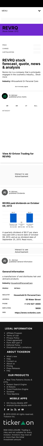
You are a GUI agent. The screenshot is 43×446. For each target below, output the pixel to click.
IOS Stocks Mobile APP (17, 403)
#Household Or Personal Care (24, 81)
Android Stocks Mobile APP (19, 405)
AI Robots (11, 387)
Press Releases (13, 368)
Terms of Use (13, 335)
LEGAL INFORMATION (18, 328)
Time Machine (13, 394)
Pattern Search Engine (17, 384)
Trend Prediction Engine (17, 389)
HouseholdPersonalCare (21, 283)
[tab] (7, 105)
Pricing (10, 366)
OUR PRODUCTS (18, 375)
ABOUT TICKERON (18, 351)
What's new (12, 356)
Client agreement (14, 340)
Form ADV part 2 (14, 342)
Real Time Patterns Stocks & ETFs (18, 380)
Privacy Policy (13, 338)
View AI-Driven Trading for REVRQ (18, 155)
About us (11, 363)
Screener (11, 391)
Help (9, 359)
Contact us (11, 361)
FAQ (8, 370)
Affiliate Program (14, 333)
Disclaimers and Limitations (19, 347)
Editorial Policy (13, 345)
